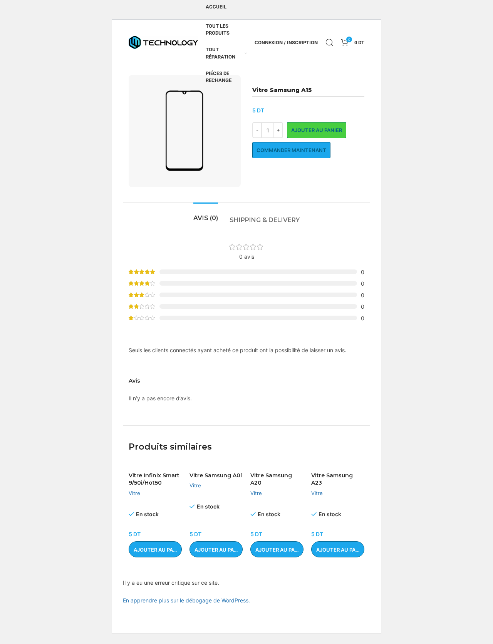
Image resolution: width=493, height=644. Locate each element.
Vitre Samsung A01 (216, 475)
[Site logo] (163, 41)
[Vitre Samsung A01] (216, 464)
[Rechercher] (329, 42)
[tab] (205, 214)
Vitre (134, 493)
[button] (155, 549)
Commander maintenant (291, 150)
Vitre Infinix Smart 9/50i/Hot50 (154, 479)
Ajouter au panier (316, 130)
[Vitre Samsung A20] (277, 464)
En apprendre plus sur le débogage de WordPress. (186, 600)
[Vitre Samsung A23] (337, 464)
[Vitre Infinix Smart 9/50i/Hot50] (155, 464)
